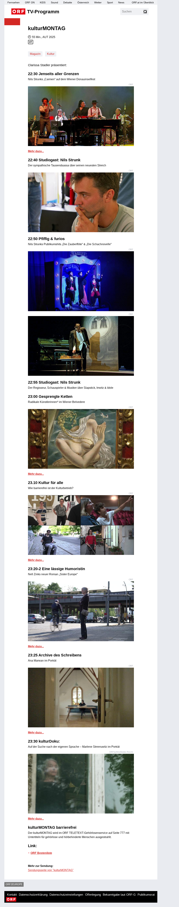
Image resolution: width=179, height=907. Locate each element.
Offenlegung (93, 894)
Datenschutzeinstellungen (66, 894)
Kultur (50, 53)
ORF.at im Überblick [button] (143, 2)
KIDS (42, 2)
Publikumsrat (146, 894)
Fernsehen (14, 2)
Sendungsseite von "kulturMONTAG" (51, 870)
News (121, 2)
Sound (54, 2)
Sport (110, 2)
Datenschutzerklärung (33, 894)
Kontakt (12, 894)
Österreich (83, 2)
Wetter (98, 2)
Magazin (35, 53)
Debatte (67, 2)
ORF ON (30, 2)
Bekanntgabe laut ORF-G (119, 894)
